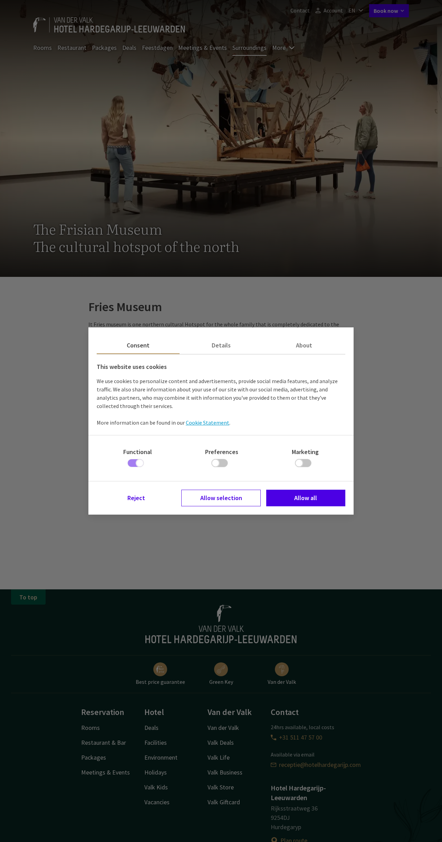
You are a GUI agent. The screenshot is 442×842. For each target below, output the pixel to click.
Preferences (221, 452)
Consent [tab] (138, 345)
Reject (136, 498)
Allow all (305, 498)
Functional (137, 452)
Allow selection (221, 498)
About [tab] (304, 345)
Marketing (305, 452)
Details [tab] (221, 345)
